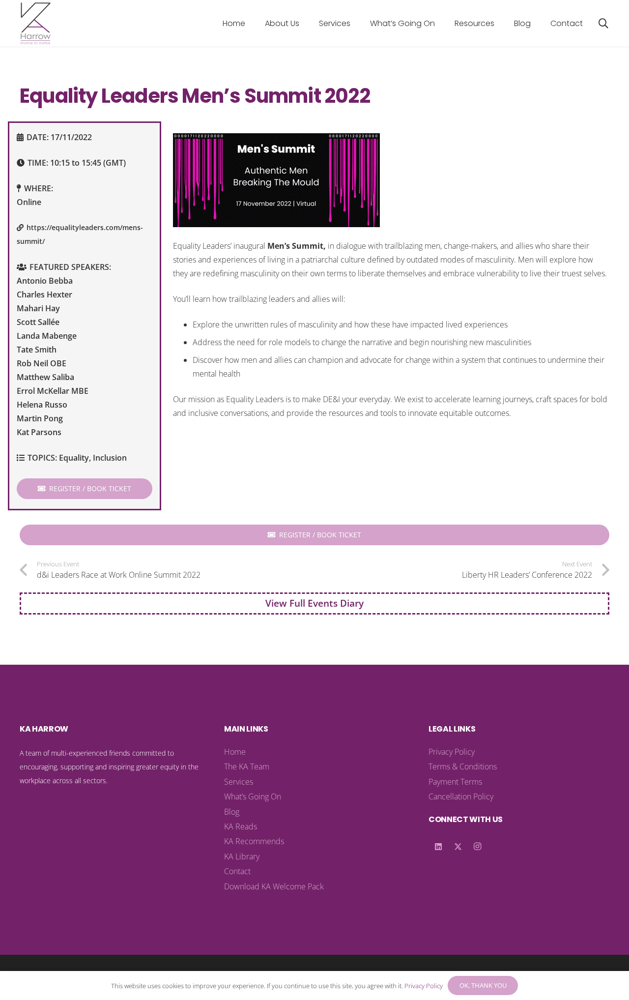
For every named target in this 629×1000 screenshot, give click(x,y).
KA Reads (240, 826)
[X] (458, 846)
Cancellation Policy (461, 796)
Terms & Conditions (463, 766)
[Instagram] (477, 846)
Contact (237, 871)
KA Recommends (254, 841)
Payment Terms (455, 781)
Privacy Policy (452, 751)
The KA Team (246, 766)
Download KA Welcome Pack (274, 886)
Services (238, 781)
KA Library (241, 856)
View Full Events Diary (314, 603)
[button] (306, 23)
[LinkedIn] (438, 846)
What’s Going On (252, 796)
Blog (231, 811)
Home (235, 751)
